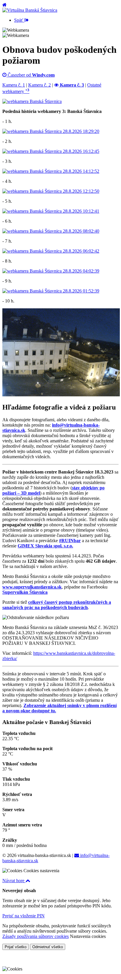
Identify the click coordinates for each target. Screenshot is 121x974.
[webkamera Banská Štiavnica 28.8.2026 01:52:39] (50, 290)
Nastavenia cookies (88, 936)
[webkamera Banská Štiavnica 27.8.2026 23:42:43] (61, 394)
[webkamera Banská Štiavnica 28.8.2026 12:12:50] (50, 191)
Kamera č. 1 (13, 84)
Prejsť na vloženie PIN (23, 915)
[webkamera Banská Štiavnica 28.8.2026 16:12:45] (50, 151)
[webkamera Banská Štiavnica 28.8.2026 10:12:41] (50, 211)
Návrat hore (14, 880)
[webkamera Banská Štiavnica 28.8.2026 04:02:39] (50, 270)
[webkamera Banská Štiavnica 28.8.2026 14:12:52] (50, 171)
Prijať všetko (15, 947)
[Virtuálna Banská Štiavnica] (29, 10)
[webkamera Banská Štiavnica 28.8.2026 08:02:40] (50, 231)
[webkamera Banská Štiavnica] (32, 101)
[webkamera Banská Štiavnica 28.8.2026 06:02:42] (50, 250)
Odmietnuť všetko (47, 947)
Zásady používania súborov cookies (35, 936)
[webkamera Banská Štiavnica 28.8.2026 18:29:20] (50, 131)
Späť (19, 20)
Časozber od (30, 74)
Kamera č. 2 (39, 84)
